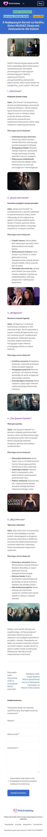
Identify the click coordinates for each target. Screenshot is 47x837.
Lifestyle (18, 16)
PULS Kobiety (14, 3)
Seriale (26, 16)
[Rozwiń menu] (23, 3)
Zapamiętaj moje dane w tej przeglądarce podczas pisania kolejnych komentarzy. (23, 781)
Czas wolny (8, 16)
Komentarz (12, 748)
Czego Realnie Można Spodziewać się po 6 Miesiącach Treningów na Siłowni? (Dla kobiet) (30, 682)
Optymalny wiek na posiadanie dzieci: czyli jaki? (12, 683)
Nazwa (11, 720)
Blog (40, 3)
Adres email (13, 734)
